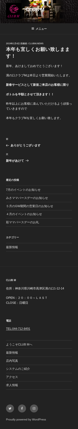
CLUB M (35, 9)
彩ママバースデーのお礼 (22, 222)
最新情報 (12, 247)
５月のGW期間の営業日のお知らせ (29, 206)
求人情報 (12, 385)
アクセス (12, 377)
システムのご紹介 (18, 368)
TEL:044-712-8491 (18, 328)
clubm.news (35, 43)
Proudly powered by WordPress (26, 419)
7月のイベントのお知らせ (23, 189)
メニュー (41, 28)
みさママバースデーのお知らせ (27, 198)
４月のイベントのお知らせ (24, 214)
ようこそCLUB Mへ (19, 344)
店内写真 (12, 360)
